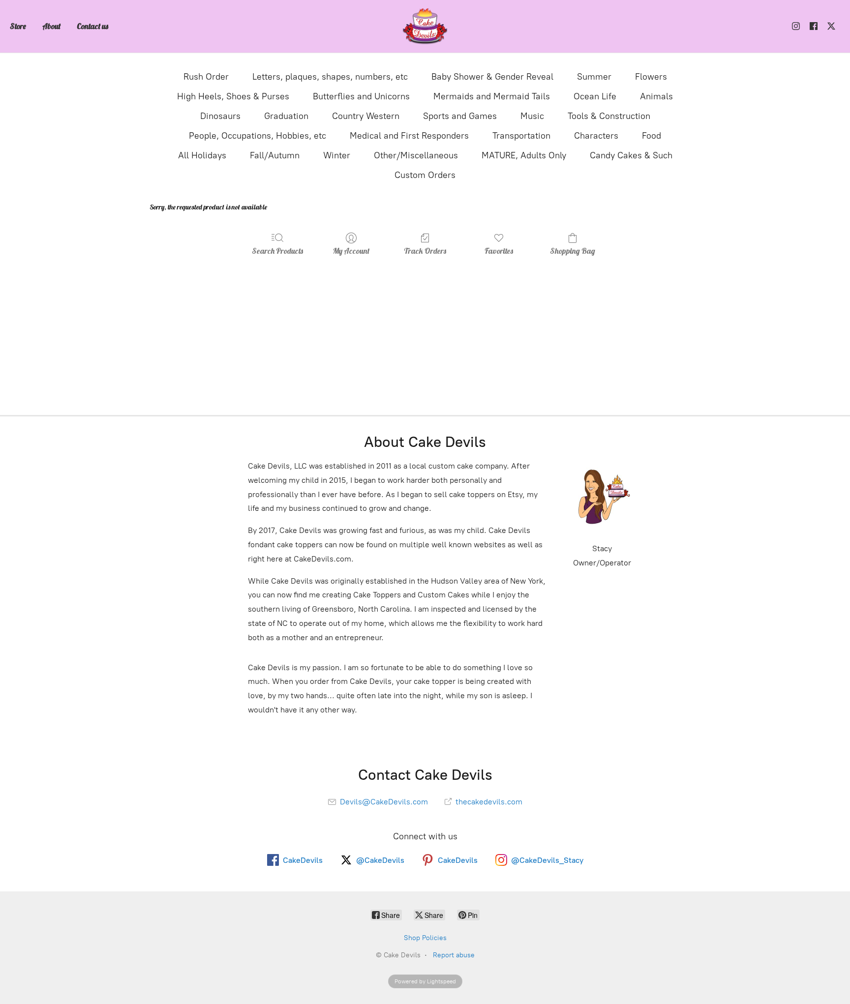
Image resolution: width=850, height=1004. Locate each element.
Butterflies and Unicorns (361, 96)
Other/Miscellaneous (416, 155)
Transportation (521, 135)
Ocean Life (595, 96)
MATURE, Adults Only (524, 155)
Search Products (277, 251)
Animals (656, 96)
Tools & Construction (609, 116)
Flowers (651, 76)
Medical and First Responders (409, 135)
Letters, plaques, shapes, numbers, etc (330, 76)
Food (651, 135)
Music (532, 116)
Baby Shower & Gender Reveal (492, 76)
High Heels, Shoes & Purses (233, 96)
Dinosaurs (220, 116)
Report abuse (454, 955)
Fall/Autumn (275, 155)
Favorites (499, 251)
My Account (351, 251)
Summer (594, 76)
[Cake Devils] (425, 26)
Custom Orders (425, 175)
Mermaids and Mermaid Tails (491, 96)
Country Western (365, 116)
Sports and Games (460, 116)
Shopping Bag (572, 251)
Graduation (286, 116)
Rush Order (206, 76)
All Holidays (202, 155)
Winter (336, 155)
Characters (596, 135)
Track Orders (425, 251)
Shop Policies (425, 938)
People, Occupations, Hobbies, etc (257, 135)
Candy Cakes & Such (631, 155)
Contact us (92, 26)
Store (18, 26)
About (51, 26)
